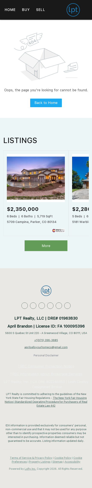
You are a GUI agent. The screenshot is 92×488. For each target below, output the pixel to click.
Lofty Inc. (30, 468)
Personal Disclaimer (46, 355)
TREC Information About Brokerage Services (46, 374)
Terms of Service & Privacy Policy (31, 457)
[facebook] (24, 305)
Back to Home (46, 103)
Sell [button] (40, 10)
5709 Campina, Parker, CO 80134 (31, 222)
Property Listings (39, 461)
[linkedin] (33, 305)
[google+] (67, 305)
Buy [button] (26, 10)
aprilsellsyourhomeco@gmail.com (46, 347)
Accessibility (72, 461)
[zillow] (42, 305)
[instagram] (59, 305)
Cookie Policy (62, 457)
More (46, 246)
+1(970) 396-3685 (46, 340)
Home (10, 10)
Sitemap (57, 461)
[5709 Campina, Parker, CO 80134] (36, 201)
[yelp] (50, 305)
